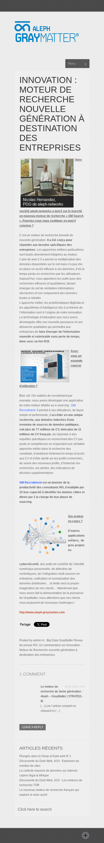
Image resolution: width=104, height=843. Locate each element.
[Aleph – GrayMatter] (47, 47)
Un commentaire (50, 649)
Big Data (52, 640)
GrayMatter (66, 640)
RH (35, 645)
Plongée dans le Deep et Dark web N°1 (45, 756)
